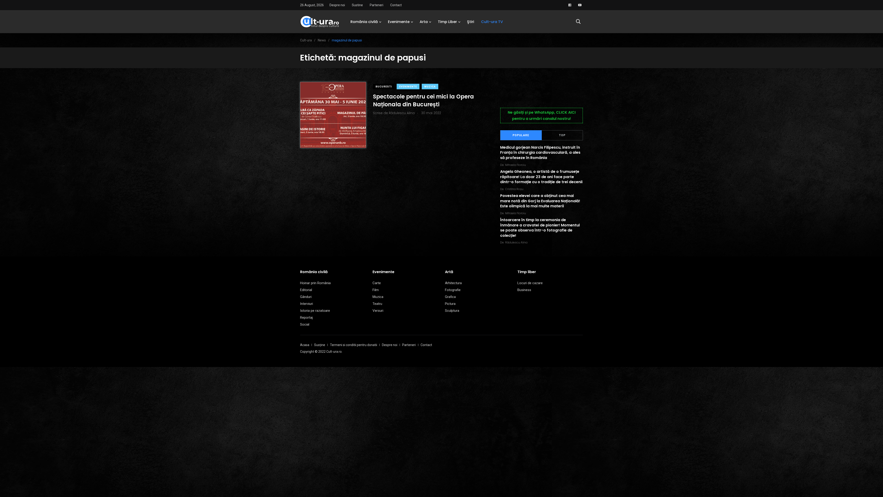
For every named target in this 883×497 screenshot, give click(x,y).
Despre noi (337, 5)
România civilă (364, 21)
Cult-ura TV (492, 21)
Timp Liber (447, 21)
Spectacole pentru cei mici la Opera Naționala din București (423, 100)
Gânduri (306, 297)
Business (524, 290)
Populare (521, 135)
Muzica (430, 86)
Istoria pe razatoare (315, 311)
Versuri (378, 311)
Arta (424, 21)
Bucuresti (384, 86)
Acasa (304, 345)
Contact (396, 5)
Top (562, 135)
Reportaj (306, 317)
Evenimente (399, 21)
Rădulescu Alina (516, 242)
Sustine (357, 5)
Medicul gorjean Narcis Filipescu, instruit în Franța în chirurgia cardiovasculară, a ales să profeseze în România (540, 152)
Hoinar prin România (315, 283)
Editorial (306, 290)
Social (304, 324)
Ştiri (470, 21)
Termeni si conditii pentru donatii (353, 345)
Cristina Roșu (514, 189)
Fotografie (453, 290)
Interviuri (306, 304)
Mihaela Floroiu (515, 165)
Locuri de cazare (530, 283)
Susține (319, 345)
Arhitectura (453, 283)
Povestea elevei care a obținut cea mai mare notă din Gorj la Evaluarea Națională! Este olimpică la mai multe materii (540, 201)
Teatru (377, 304)
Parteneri (376, 5)
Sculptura (452, 311)
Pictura (450, 304)
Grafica (450, 297)
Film (376, 290)
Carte (377, 283)
